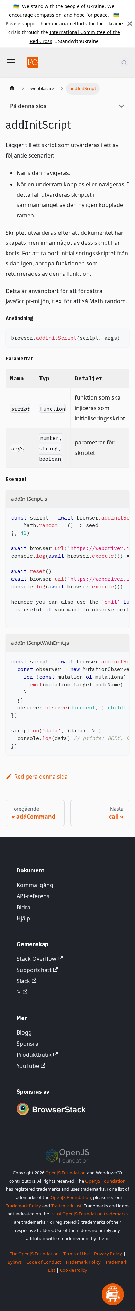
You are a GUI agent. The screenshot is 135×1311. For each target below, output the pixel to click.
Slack (23, 981)
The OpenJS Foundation (34, 1253)
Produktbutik (34, 1055)
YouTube (28, 1066)
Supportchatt (34, 970)
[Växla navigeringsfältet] (11, 62)
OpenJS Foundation (65, 1172)
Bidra (23, 907)
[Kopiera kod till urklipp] (121, 337)
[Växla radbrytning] (108, 517)
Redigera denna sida (41, 776)
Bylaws (15, 1262)
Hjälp (23, 918)
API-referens (33, 896)
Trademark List (66, 1206)
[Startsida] (12, 89)
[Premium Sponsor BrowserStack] (51, 1115)
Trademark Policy (23, 1206)
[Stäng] (130, 23)
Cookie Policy (73, 1270)
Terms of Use (76, 1253)
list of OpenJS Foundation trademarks (89, 1214)
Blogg (24, 1032)
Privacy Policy (108, 1253)
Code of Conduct (43, 1262)
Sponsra (27, 1043)
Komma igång (35, 885)
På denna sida (28, 106)
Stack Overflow (36, 959)
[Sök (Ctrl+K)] (124, 62)
